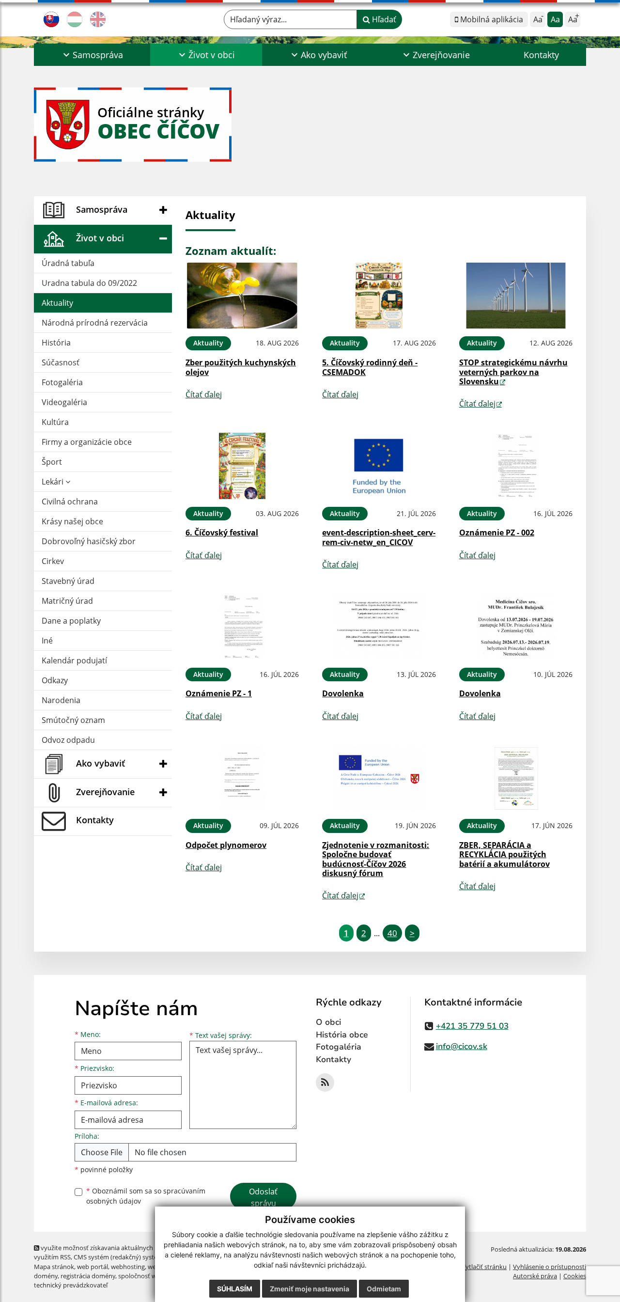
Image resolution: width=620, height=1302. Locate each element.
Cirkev (53, 561)
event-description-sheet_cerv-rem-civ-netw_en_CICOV (378, 537)
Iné (47, 640)
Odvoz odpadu (68, 740)
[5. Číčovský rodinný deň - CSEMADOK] (378, 296)
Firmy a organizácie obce (87, 442)
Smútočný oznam (73, 720)
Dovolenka (343, 693)
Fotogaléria (62, 382)
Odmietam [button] (384, 1289)
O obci (328, 1022)
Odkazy (55, 680)
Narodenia (61, 700)
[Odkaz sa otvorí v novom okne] (325, 1082)
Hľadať (383, 19)
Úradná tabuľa (68, 263)
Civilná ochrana (70, 501)
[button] (92, 55)
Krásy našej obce (72, 521)
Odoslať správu (263, 1197)
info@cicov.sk (461, 1046)
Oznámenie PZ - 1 (219, 693)
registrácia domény (88, 1275)
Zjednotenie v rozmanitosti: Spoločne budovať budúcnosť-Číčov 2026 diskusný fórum (375, 859)
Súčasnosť (60, 362)
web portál (92, 1266)
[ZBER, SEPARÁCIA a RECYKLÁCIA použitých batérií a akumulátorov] (516, 778)
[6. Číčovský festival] (242, 466)
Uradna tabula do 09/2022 (89, 283)
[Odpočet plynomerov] (242, 778)
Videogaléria (64, 402)
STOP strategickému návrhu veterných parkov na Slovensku (513, 371)
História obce (342, 1034)
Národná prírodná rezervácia (95, 322)
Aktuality (57, 303)
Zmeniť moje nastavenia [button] (309, 1289)
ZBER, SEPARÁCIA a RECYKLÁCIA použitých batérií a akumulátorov (504, 854)
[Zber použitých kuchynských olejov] (242, 296)
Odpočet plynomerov (226, 845)
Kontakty (541, 55)
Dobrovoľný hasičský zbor (89, 541)
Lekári (53, 481)
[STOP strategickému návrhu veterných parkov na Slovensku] (516, 296)
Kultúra (55, 422)
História (56, 342)
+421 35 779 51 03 (472, 1026)
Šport (52, 461)
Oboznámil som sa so (145, 1196)
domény (46, 1275)
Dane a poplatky (71, 620)
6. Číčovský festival (222, 532)
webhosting (128, 1266)
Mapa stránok (54, 1266)
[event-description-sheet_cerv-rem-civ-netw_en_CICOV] (378, 466)
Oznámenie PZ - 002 (496, 532)
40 (392, 933)
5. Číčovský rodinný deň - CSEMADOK (370, 367)
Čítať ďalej (204, 394)
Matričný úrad (67, 601)
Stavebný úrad (68, 581)
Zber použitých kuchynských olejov (241, 367)
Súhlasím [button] (234, 1289)
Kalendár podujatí (74, 660)
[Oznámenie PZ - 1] (242, 627)
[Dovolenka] (378, 627)
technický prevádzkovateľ (71, 1285)
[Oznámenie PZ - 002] (516, 466)
